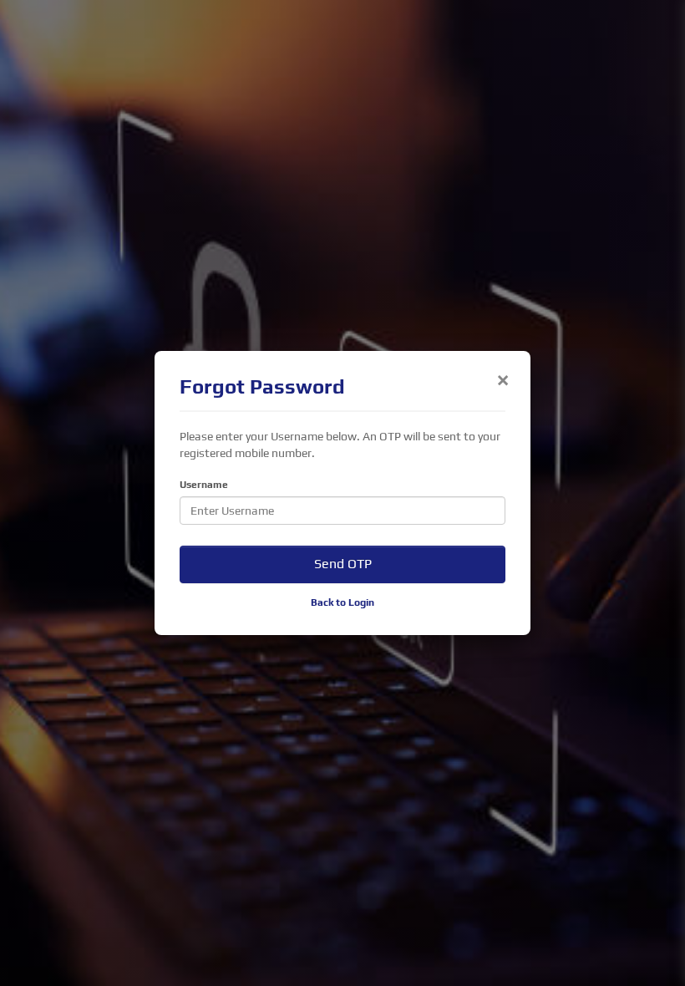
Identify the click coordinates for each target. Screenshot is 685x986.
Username (204, 484)
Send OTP (343, 564)
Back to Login (342, 602)
